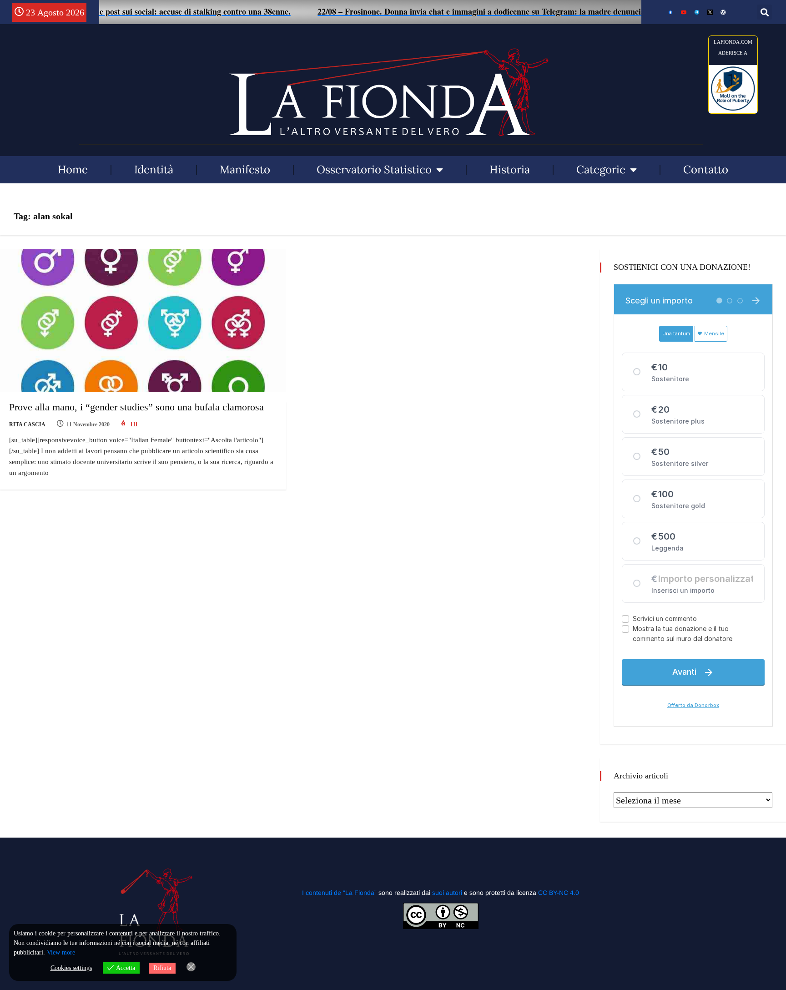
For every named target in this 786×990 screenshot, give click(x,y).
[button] (764, 12)
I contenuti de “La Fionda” (339, 892)
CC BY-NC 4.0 (558, 892)
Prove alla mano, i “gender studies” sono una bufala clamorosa (136, 407)
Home (73, 169)
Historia (509, 169)
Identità (153, 169)
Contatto (705, 169)
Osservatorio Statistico (374, 169)
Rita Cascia (27, 424)
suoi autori (448, 892)
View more (61, 952)
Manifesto (245, 169)
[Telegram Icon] (696, 12)
